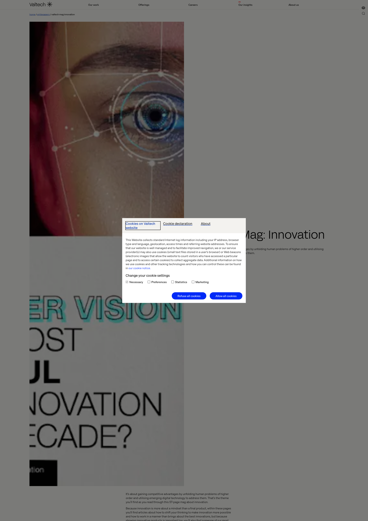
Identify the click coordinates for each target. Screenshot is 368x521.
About (205, 224)
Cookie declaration (177, 224)
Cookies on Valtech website (140, 226)
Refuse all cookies (189, 296)
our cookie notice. (140, 268)
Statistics (181, 282)
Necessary (136, 282)
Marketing (202, 282)
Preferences (159, 282)
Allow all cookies (226, 296)
